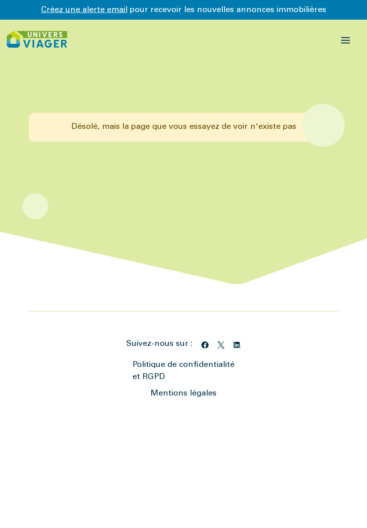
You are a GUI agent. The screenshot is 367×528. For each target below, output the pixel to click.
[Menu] (345, 39)
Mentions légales (183, 394)
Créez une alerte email (84, 10)
